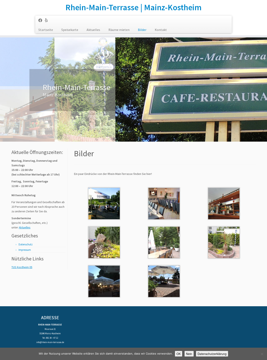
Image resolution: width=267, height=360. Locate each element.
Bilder (142, 30)
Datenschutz (26, 244)
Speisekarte (69, 30)
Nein (189, 354)
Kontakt (161, 30)
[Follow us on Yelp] (47, 20)
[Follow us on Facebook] (41, 20)
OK (178, 354)
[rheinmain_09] (224, 242)
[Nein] (262, 354)
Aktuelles (93, 30)
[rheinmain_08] (164, 242)
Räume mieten (119, 30)
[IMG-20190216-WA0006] (164, 203)
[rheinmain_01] (104, 203)
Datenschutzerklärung (212, 354)
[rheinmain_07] (104, 242)
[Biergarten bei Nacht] (104, 281)
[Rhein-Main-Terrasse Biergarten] (164, 281)
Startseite (45, 30)
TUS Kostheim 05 (21, 267)
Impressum (25, 250)
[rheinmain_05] (224, 203)
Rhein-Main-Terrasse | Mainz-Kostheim (133, 7)
